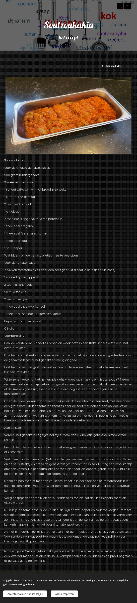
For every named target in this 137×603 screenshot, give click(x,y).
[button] (120, 6)
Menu (127, 6)
